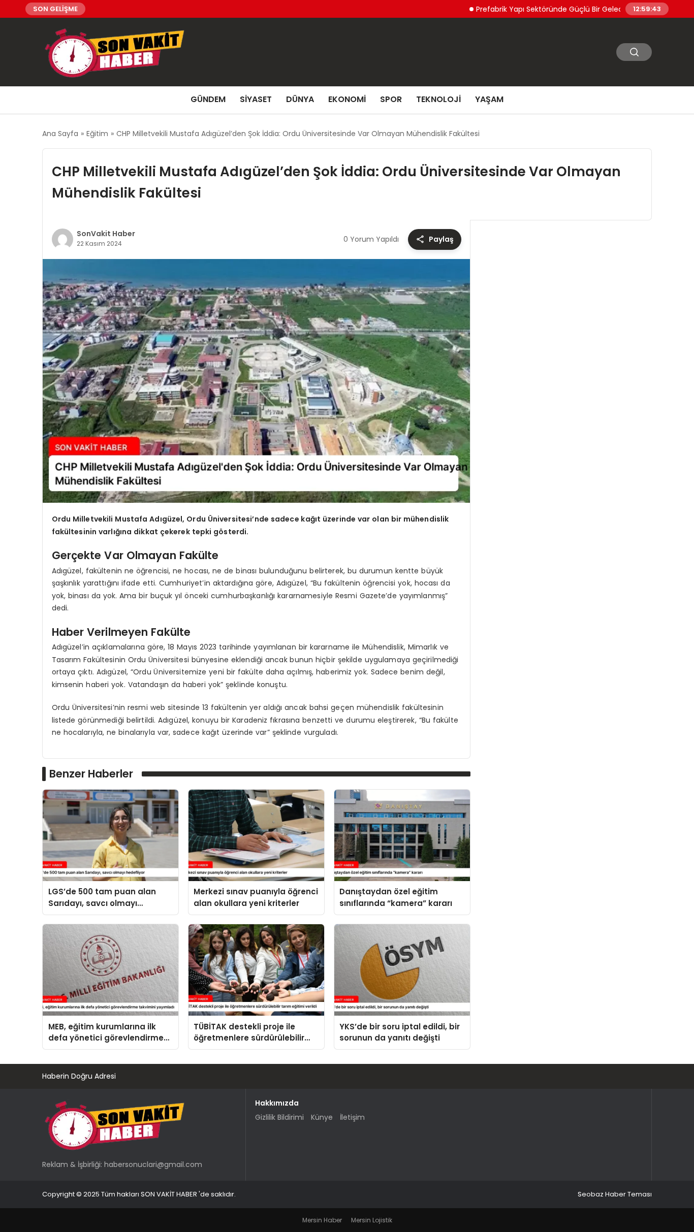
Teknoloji (438, 99)
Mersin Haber (322, 1220)
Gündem (208, 99)
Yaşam (489, 99)
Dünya (300, 99)
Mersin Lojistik (371, 1220)
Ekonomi (347, 99)
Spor (391, 99)
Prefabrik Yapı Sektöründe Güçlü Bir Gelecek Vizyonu (542, 9)
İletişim (352, 1117)
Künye (322, 1117)
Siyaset (256, 99)
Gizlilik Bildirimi (279, 1117)
